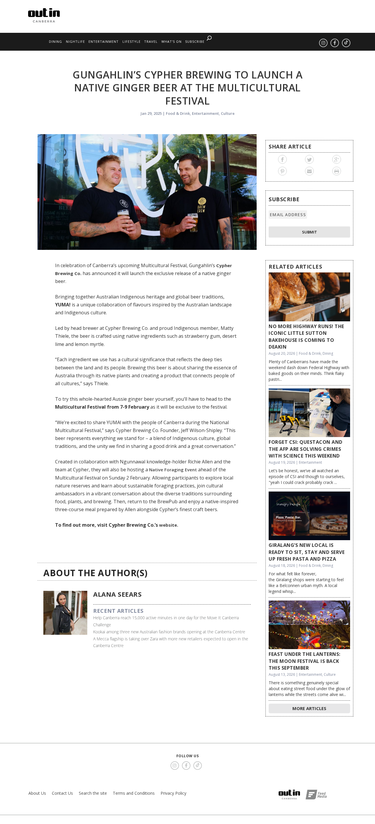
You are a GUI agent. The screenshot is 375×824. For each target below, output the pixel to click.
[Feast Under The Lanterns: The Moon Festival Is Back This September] (309, 624)
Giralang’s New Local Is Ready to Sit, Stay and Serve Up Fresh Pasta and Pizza (307, 552)
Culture (228, 113)
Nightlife (75, 41)
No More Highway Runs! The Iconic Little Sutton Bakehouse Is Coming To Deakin (306, 336)
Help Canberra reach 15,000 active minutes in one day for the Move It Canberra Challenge (166, 621)
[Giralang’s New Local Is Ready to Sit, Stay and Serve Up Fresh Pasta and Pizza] (309, 516)
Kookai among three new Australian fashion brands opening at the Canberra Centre (169, 631)
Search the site (93, 793)
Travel (151, 41)
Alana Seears (117, 594)
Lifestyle (131, 41)
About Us (37, 793)
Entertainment (103, 41)
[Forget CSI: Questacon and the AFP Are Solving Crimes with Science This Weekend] (309, 412)
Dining (55, 41)
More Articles (309, 708)
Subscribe (194, 41)
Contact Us (62, 793)
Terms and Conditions (134, 793)
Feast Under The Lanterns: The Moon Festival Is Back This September (304, 661)
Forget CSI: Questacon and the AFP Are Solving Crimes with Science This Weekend (305, 449)
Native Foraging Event (173, 469)
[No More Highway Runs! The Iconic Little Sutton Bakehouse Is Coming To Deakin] (309, 296)
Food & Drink (178, 113)
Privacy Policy (173, 793)
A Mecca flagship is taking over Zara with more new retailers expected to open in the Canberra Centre (170, 642)
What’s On (171, 41)
